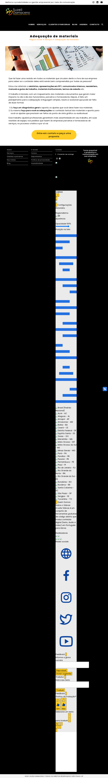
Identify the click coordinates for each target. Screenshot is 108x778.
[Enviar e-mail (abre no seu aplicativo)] (101, 2)
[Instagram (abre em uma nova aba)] (93, 2)
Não (64, 708)
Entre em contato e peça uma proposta (54, 135)
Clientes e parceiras (15, 156)
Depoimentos (36, 156)
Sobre (9, 150)
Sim (58, 708)
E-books (34, 150)
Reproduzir (61, 670)
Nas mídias (11, 160)
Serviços (10, 153)
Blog (8, 163)
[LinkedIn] (59, 158)
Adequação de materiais (67, 39)
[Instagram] (57, 158)
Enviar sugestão (63, 673)
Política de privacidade (40, 160)
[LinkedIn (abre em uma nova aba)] (97, 2)
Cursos (34, 153)
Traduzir (60, 690)
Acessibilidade (37, 163)
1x (57, 723)
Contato (59, 150)
